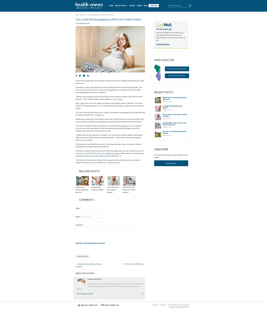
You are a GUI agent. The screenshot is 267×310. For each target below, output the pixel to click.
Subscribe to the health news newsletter (90, 243)
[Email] (143, 293)
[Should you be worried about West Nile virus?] (82, 180)
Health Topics (120, 6)
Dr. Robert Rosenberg (112, 153)
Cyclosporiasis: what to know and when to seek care (129, 189)
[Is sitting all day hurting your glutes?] (98, 180)
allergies (120, 106)
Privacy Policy (185, 305)
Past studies (80, 103)
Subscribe (153, 6)
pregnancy (125, 126)
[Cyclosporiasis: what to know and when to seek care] (129, 180)
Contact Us (163, 305)
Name (78, 208)
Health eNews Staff (173, 305)
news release (118, 99)
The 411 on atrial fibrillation (133, 264)
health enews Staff (84, 23)
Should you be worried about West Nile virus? (82, 189)
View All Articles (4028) (85, 293)
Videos (139, 6)
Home (111, 6)
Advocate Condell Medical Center (97, 156)
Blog (145, 6)
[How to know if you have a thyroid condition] (113, 180)
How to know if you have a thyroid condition (113, 189)
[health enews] (89, 6)
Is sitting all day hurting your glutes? (173, 107)
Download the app (162, 44)
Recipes (132, 6)
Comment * (80, 225)
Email (83, 217)
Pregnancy (82, 15)
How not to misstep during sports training (174, 132)
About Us (155, 305)
